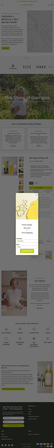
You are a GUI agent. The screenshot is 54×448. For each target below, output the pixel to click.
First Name (19, 238)
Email (17, 244)
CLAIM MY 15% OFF (27, 251)
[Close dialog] (37, 194)
